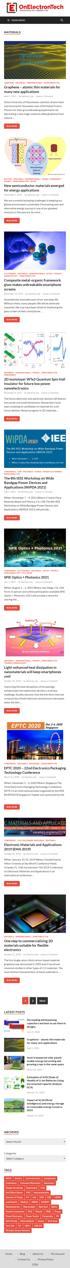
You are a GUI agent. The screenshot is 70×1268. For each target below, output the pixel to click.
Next (42, 1000)
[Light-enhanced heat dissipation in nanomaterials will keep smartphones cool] (35, 638)
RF (57, 1216)
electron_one (28, 96)
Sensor (41, 1221)
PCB (30, 1211)
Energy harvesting (14, 1187)
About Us (38, 1253)
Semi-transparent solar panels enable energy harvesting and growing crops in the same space (45, 1061)
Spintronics (10, 375)
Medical (24, 1202)
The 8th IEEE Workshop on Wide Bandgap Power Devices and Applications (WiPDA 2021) (29, 482)
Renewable (47, 1216)
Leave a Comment (44, 96)
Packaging (34, 763)
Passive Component (15, 1211)
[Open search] (61, 20)
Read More (10, 125)
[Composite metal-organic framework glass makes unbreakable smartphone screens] (35, 251)
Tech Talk (10, 1225)
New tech (43, 1206)
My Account (58, 1253)
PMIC (48, 1211)
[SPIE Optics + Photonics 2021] (35, 548)
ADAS (8, 1178)
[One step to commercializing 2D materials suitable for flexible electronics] (35, 914)
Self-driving (11, 1221)
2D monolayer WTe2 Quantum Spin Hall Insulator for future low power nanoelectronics (34, 383)
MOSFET (45, 1202)
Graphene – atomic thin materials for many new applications (46, 1041)
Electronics (10, 274)
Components (50, 1178)
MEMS (35, 1202)
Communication (32, 1178)
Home (8, 1253)
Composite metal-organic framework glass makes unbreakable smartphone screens (32, 284)
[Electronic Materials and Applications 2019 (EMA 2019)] (35, 827)
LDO (41, 1197)
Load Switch (11, 1202)
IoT (27, 1197)
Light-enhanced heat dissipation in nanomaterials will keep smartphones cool (32, 671)
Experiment (31, 1187)
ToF (19, 1225)
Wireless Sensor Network (18, 1230)
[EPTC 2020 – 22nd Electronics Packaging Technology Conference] (35, 741)
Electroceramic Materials (31, 840)
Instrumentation (41, 1192)
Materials (20, 83)
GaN (19, 472)
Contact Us (23, 1259)
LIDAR (58, 1197)
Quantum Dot (11, 276)
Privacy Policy (45, 1259)
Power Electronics (52, 472)
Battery (8, 179)
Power (45, 179)
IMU (28, 1192)
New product (29, 1206)
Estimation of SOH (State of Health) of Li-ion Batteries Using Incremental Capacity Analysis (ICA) (45, 1082)
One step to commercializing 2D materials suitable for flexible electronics (28, 945)
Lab (34, 1197)
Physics (57, 274)
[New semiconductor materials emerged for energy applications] (35, 156)
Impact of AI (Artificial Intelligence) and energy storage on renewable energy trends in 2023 (45, 1105)
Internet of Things (14, 1197)
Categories (10, 1153)
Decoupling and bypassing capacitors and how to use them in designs (46, 1023)
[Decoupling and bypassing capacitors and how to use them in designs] (14, 1020)
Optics (49, 274)
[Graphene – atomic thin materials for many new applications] (35, 60)
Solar (33, 181)
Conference (10, 472)
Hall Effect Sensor (14, 1192)
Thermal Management (15, 663)
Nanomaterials (34, 83)
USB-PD (38, 1225)
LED (49, 1197)
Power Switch (32, 1216)
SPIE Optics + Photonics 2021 (26, 577)
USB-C (28, 1225)
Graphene (9, 83)
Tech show (52, 1221)
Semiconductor (52, 83)
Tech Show (26, 573)
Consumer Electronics (30, 1183)
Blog (22, 1253)
